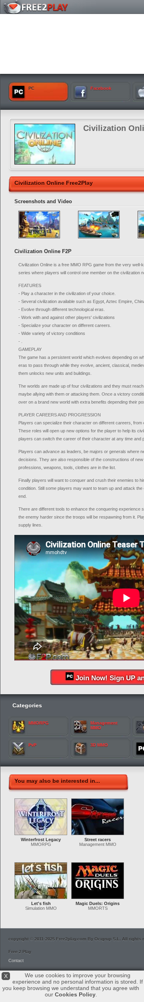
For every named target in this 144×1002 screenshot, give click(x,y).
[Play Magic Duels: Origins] (97, 899)
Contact (16, 960)
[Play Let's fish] (40, 899)
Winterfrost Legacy (41, 839)
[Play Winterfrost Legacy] (40, 835)
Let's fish (41, 903)
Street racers (97, 839)
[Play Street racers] (97, 835)
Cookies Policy (75, 994)
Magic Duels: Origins (98, 903)
